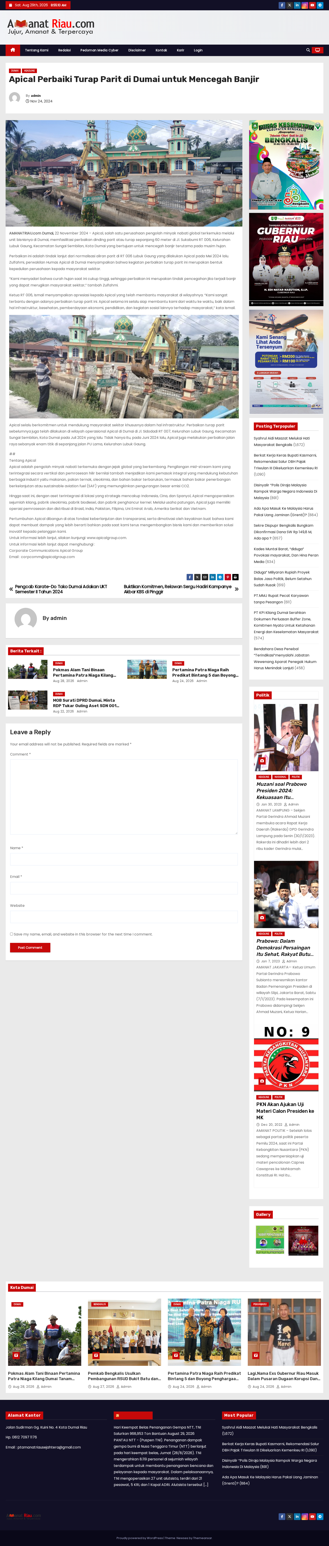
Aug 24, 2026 (183, 681)
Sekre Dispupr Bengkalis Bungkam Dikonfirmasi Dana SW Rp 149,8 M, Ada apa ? (283, 532)
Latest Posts (135, 1415)
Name (16, 848)
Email (16, 876)
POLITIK (296, 777)
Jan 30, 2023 (272, 804)
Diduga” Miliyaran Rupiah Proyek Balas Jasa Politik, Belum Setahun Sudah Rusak (283, 579)
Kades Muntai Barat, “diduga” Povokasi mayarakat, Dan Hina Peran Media (286, 555)
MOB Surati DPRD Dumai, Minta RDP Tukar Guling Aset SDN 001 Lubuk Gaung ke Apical (84, 706)
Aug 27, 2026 (104, 1386)
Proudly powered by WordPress (140, 1538)
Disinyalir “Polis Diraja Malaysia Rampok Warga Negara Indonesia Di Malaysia (285, 491)
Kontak (161, 50)
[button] (308, 50)
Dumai (15, 70)
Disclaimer (137, 50)
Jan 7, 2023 (271, 961)
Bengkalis (100, 1304)
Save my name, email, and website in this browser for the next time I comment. (83, 934)
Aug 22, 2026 (63, 711)
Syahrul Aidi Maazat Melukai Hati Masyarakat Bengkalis (269, 1427)
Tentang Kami (37, 50)
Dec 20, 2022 (272, 1124)
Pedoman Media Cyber (100, 50)
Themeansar (202, 1538)
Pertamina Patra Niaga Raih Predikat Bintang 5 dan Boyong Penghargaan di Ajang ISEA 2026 (205, 675)
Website (17, 905)
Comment (20, 754)
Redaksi (64, 50)
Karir (180, 50)
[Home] (13, 50)
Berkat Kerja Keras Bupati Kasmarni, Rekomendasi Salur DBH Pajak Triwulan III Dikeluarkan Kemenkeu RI (286, 462)
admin (36, 96)
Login (198, 50)
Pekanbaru (260, 1304)
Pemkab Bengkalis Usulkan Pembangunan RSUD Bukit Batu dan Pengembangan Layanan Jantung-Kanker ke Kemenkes (123, 1381)
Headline (29, 70)
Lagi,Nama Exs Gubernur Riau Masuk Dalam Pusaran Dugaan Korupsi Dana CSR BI (284, 1379)
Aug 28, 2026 (63, 681)
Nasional (280, 777)
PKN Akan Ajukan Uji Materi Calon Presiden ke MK (285, 1111)
